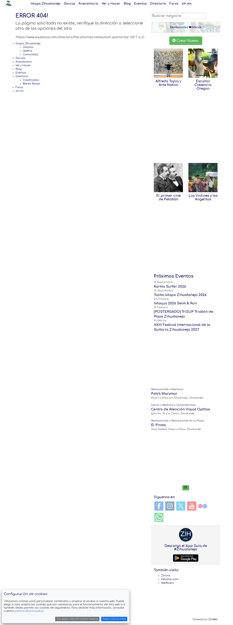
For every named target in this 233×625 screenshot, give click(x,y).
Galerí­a (27, 50)
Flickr (202, 506)
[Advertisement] (185, 128)
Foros (173, 3)
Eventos (140, 3)
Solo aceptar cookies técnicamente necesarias (77, 619)
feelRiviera (167, 583)
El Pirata (158, 425)
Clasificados (31, 80)
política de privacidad (29, 611)
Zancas (69, 3)
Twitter (180, 506)
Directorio (158, 3)
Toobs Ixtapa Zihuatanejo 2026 (180, 295)
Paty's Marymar (164, 393)
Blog (127, 3)
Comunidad (30, 54)
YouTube (191, 506)
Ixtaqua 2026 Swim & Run (175, 303)
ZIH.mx (165, 575)
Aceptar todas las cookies (114, 619)
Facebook (158, 506)
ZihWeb (213, 619)
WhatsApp (158, 517)
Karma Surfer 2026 (170, 286)
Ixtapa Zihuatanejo (45, 3)
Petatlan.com (170, 579)
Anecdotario (88, 3)
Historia (28, 47)
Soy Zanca (8, 3)
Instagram (169, 506)
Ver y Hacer (111, 3)
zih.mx (186, 3)
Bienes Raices (31, 83)
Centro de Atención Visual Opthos (180, 409)
